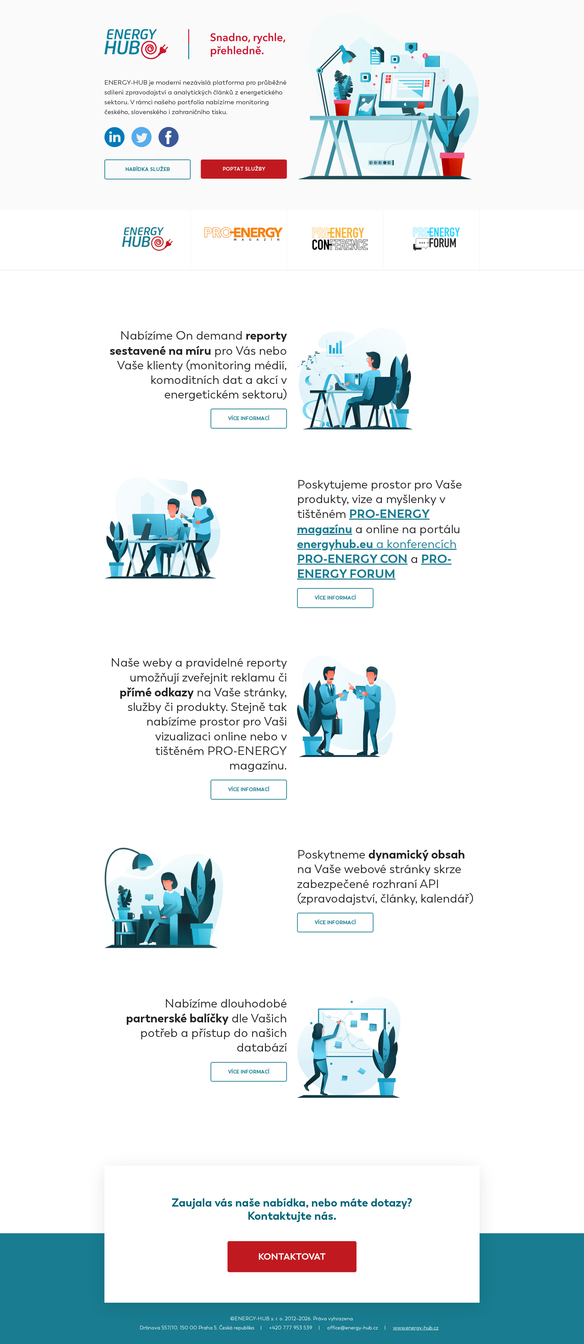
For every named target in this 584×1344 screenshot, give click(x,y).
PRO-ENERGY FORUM (374, 566)
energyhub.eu (335, 543)
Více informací (248, 418)
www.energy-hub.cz (416, 1328)
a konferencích (415, 544)
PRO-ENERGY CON (352, 558)
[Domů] (194, 44)
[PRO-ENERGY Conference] (340, 239)
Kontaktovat (292, 1256)
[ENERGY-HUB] (147, 239)
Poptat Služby (244, 169)
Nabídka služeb (147, 169)
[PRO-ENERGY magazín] (243, 234)
